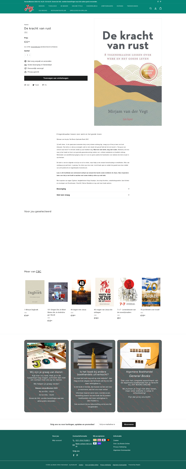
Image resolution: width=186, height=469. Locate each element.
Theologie (52, 6)
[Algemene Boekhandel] (139, 356)
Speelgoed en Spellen (78, 10)
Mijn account (57, 440)
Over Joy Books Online (121, 444)
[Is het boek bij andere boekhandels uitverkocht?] (93, 356)
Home (26, 25)
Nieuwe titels (77, 6)
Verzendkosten (35, 47)
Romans (120, 6)
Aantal (27, 51)
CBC (26, 32)
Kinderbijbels (92, 6)
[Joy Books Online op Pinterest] (77, 455)
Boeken (42, 6)
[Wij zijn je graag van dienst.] (46, 356)
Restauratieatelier (58, 10)
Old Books (43, 10)
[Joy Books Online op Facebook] (74, 455)
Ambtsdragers (107, 6)
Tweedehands (132, 6)
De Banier (64, 6)
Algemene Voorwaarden (121, 450)
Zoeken (116, 440)
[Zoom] (128, 72)
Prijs (26, 38)
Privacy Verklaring (119, 447)
